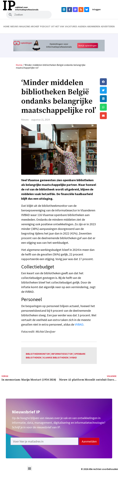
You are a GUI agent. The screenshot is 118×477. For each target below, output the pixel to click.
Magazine (24, 26)
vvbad (73, 357)
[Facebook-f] (69, 9)
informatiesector (62, 353)
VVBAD (79, 324)
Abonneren (93, 26)
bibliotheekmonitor (38, 353)
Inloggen (96, 9)
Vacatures (71, 26)
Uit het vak (57, 26)
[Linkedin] (63, 9)
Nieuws (14, 26)
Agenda (82, 26)
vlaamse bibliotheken (55, 357)
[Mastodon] (75, 9)
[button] (108, 81)
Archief (35, 26)
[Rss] (81, 9)
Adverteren (108, 26)
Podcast (45, 26)
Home (6, 26)
